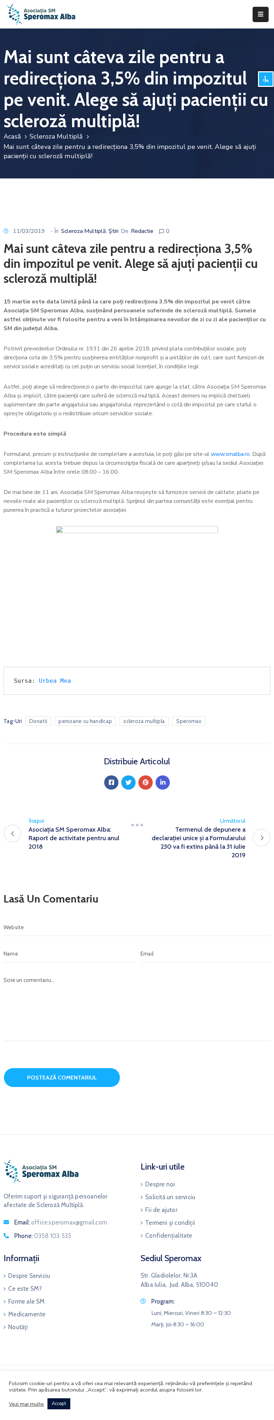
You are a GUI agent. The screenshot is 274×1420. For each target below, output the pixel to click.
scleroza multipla (144, 721)
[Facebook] (111, 782)
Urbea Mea (55, 680)
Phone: (42, 1235)
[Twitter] (128, 782)
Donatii (38, 721)
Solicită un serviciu (170, 1197)
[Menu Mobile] (261, 14)
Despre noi (160, 1184)
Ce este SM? (25, 1288)
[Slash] (137, 825)
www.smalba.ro (230, 454)
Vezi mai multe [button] (26, 1404)
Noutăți (18, 1327)
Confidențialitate (168, 1235)
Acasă (12, 136)
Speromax (188, 721)
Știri (113, 231)
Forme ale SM (26, 1301)
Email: (60, 1222)
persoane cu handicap (85, 721)
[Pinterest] (145, 782)
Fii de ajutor (161, 1209)
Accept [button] (59, 1403)
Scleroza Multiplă (56, 136)
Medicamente (26, 1314)
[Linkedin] (163, 782)
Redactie (142, 231)
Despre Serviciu (29, 1275)
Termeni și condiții (170, 1222)
